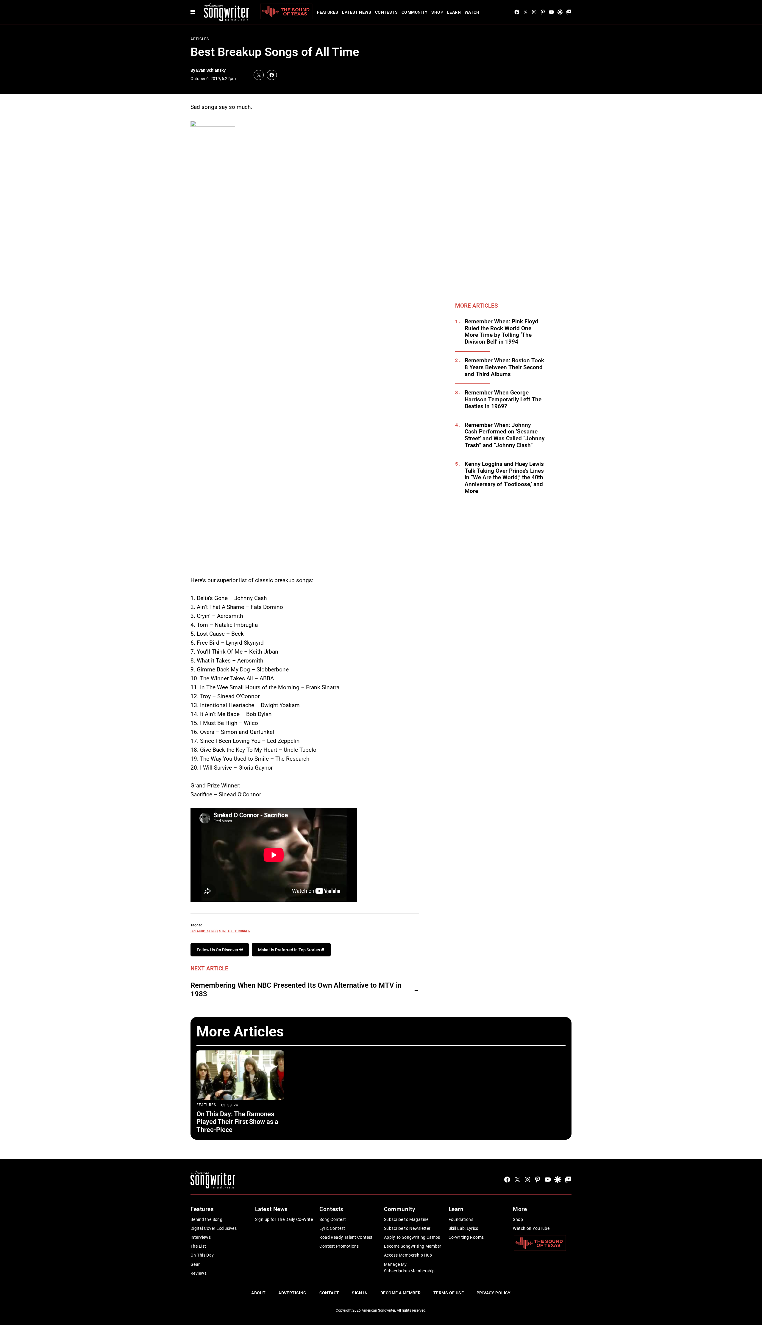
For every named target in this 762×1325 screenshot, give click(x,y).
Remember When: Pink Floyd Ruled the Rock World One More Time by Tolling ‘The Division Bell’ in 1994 (501, 331)
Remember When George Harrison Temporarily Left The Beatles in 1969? (503, 399)
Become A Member (400, 1292)
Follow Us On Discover (218, 949)
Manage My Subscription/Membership (409, 1267)
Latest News (356, 12)
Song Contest (332, 1219)
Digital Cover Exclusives (213, 1228)
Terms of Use (448, 1292)
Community (415, 12)
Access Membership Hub (408, 1255)
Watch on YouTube (531, 1228)
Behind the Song (206, 1219)
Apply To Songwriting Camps (412, 1237)
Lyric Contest (332, 1228)
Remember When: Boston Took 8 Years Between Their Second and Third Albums (504, 367)
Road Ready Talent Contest (346, 1237)
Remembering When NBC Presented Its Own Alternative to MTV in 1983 (296, 989)
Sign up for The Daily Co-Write (284, 1219)
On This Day (202, 1255)
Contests (386, 12)
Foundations (461, 1219)
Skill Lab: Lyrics (463, 1228)
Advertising (292, 1292)
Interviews (200, 1237)
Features (327, 12)
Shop (437, 12)
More (520, 1209)
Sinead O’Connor (234, 930)
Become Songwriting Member (412, 1246)
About (258, 1292)
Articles (199, 39)
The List (198, 1246)
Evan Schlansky (211, 70)
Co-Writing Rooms (466, 1237)
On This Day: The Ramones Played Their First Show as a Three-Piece (237, 1121)
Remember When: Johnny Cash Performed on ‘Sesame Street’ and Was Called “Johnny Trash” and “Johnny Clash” (504, 435)
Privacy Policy (494, 1292)
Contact (329, 1292)
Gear (195, 1264)
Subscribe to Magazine (406, 1219)
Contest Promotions (339, 1246)
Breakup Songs (204, 930)
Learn (454, 12)
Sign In (360, 1292)
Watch (472, 12)
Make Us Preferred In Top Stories (289, 949)
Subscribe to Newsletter (407, 1228)
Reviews (198, 1273)
